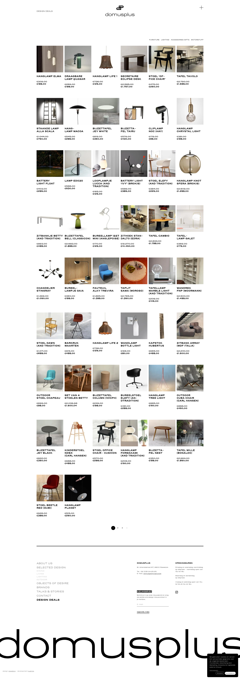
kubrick (31, 671)
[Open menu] (201, 8)
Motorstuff (197, 40)
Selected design (51, 567)
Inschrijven (143, 612)
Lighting (165, 40)
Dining (40, 571)
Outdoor (42, 580)
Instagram (176, 592)
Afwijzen (220, 673)
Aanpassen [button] (214, 670)
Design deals (48, 600)
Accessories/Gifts (180, 40)
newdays (11, 671)
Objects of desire (53, 583)
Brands (43, 587)
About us (44, 563)
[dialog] (222, 665)
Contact (44, 595)
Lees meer (42, 47)
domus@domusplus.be (152, 573)
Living (40, 574)
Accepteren (230, 673)
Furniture (154, 40)
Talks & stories (50, 591)
